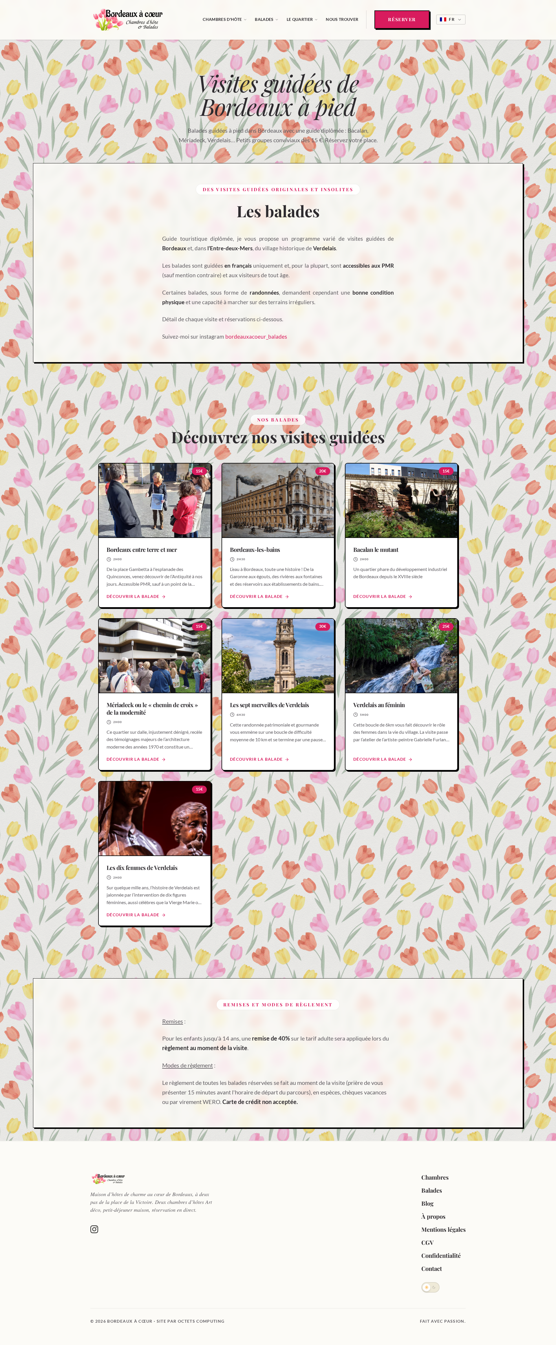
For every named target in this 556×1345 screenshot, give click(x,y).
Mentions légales (443, 1229)
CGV (427, 1242)
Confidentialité (441, 1255)
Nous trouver (342, 19)
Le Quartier (300, 19)
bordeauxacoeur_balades (256, 336)
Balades (264, 19)
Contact (431, 1268)
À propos (433, 1216)
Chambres (435, 1177)
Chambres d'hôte (222, 19)
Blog (427, 1203)
